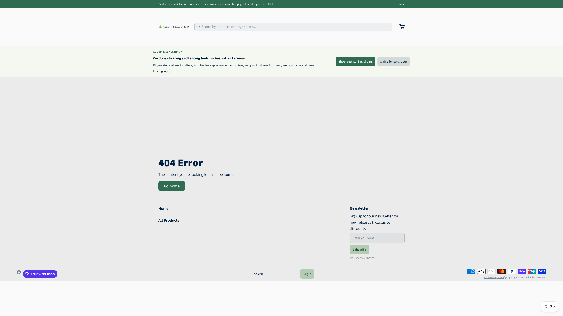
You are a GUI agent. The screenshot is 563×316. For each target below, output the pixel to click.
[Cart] (400, 26)
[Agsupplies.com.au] (173, 26)
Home (163, 208)
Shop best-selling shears (355, 61)
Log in (401, 3)
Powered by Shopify (495, 277)
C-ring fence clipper (393, 61)
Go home (172, 186)
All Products (168, 220)
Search (258, 274)
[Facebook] (19, 274)
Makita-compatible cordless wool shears (199, 4)
